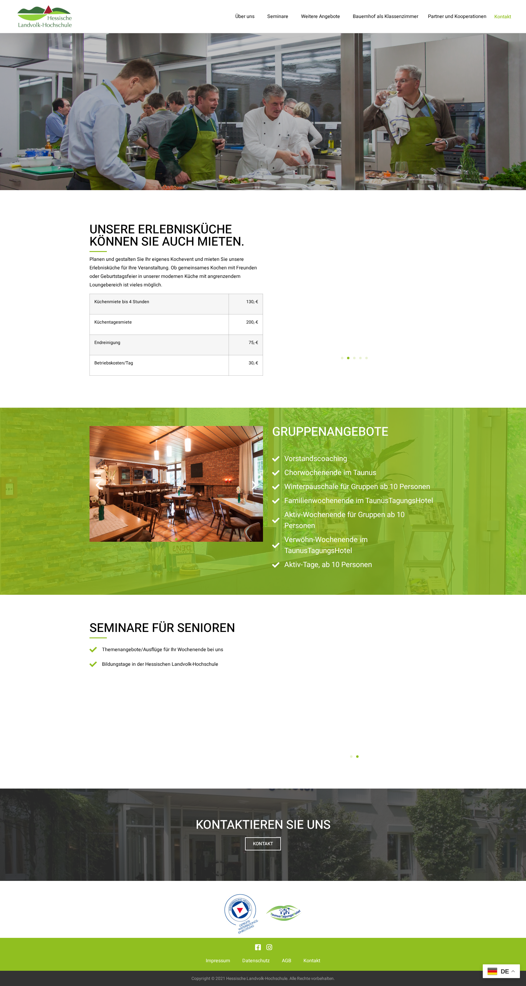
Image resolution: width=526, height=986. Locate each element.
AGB (286, 960)
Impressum (218, 960)
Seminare (277, 16)
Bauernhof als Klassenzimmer (385, 16)
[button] (280, 293)
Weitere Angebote (320, 16)
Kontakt (311, 960)
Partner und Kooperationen (457, 16)
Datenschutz (256, 960)
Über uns (244, 16)
